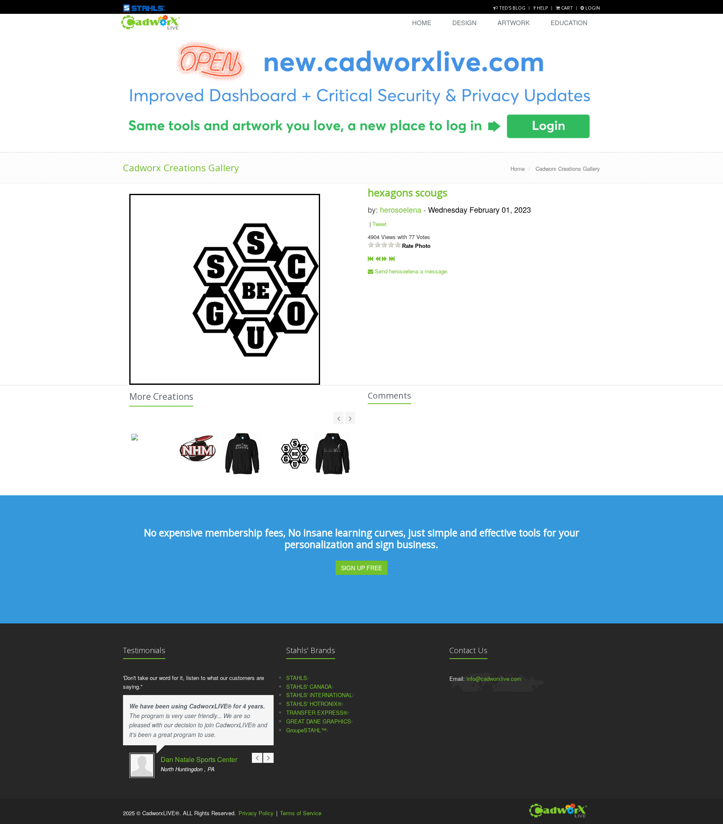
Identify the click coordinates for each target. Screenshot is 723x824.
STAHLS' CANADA (309, 686)
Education (569, 22)
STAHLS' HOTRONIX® (314, 704)
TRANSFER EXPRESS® (317, 712)
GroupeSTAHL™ (306, 730)
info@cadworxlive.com (494, 678)
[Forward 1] (384, 258)
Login (592, 8)
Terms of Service (300, 813)
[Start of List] (370, 258)
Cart (567, 8)
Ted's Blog (512, 8)
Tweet (379, 224)
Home (421, 22)
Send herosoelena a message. (411, 271)
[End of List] (392, 258)
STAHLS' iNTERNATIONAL (319, 695)
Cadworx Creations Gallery (181, 167)
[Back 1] (377, 258)
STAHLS (296, 678)
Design (464, 22)
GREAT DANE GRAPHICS (318, 721)
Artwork (513, 22)
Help (542, 8)
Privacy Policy (256, 813)
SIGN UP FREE (361, 568)
